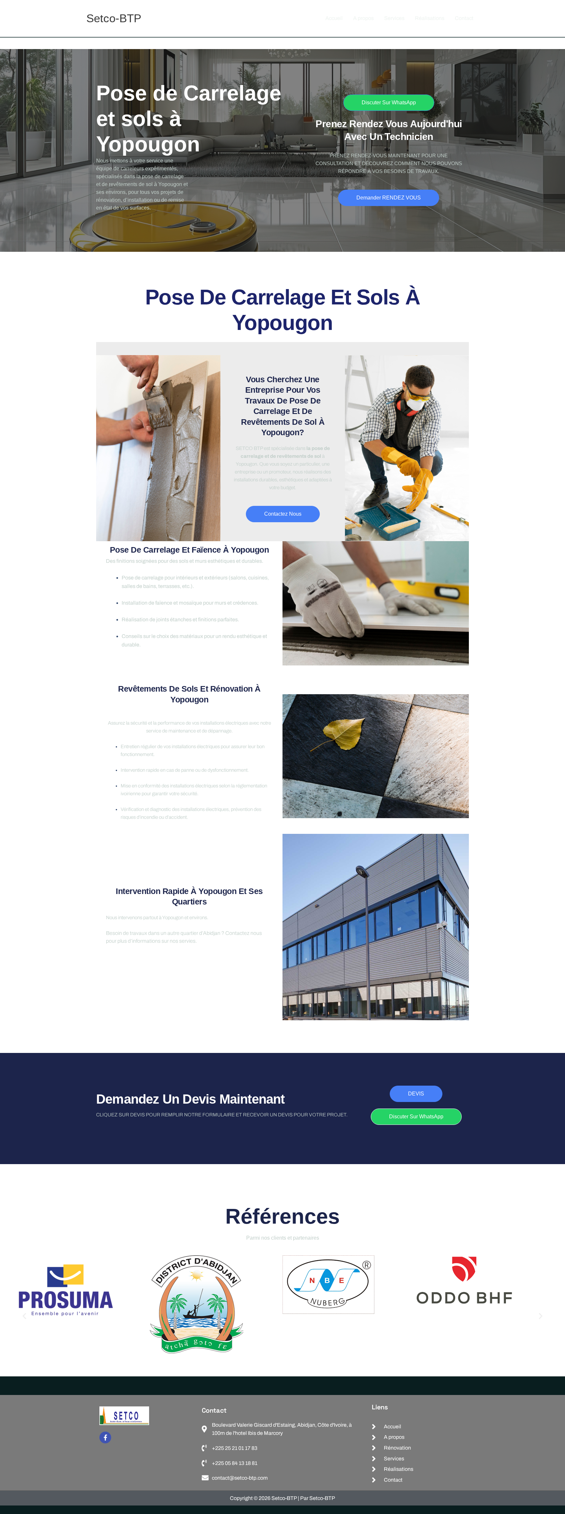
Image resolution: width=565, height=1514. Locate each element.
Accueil (334, 18)
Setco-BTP (113, 18)
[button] (24, 1316)
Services (394, 18)
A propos (363, 18)
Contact (464, 18)
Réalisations (429, 18)
